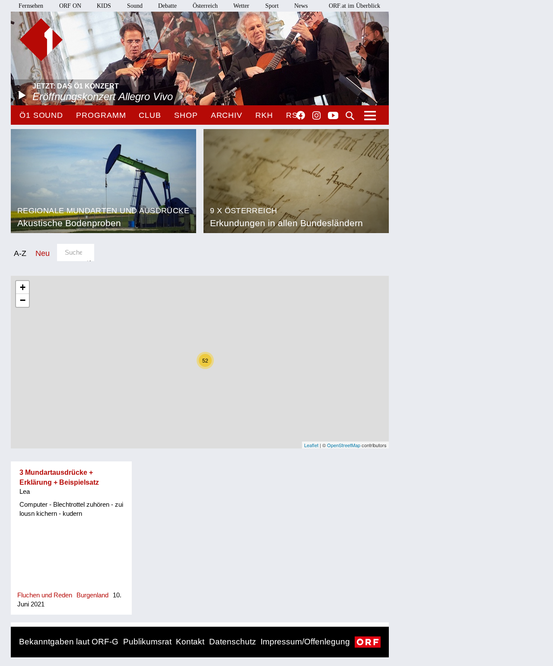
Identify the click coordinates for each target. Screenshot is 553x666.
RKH (264, 115)
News (301, 6)
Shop (186, 115)
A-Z (20, 253)
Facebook (300, 115)
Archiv (226, 115)
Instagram (316, 115)
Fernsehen (31, 6)
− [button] (22, 300)
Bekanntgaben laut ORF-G (68, 641)
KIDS (104, 6)
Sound (135, 6)
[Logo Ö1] (41, 39)
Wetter (241, 6)
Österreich (205, 6)
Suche (350, 115)
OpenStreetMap (343, 445)
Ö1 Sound (41, 115)
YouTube (333, 116)
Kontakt (190, 641)
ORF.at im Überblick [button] (354, 6)
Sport (272, 6)
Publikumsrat (147, 641)
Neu (42, 253)
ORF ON (70, 6)
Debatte (167, 6)
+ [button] (22, 287)
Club (150, 115)
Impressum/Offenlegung (305, 641)
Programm (101, 115)
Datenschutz (232, 641)
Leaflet (311, 445)
